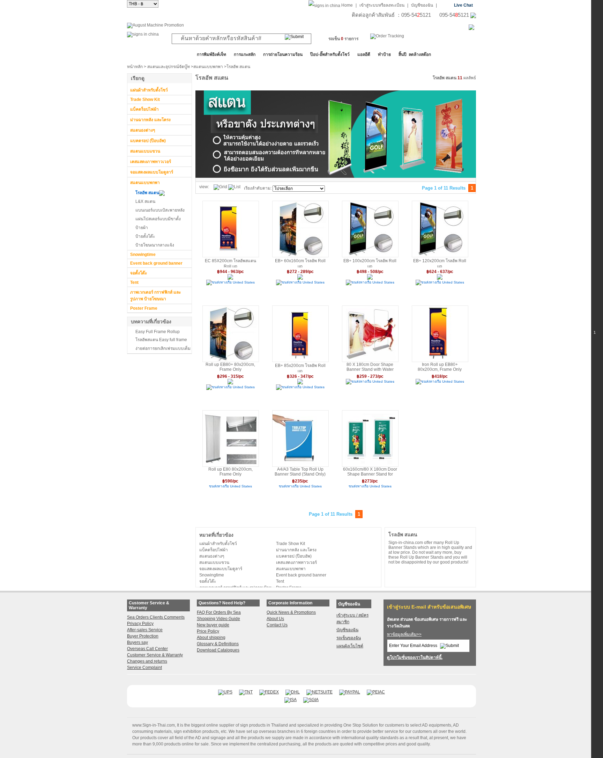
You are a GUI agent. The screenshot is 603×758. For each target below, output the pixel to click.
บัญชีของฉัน (422, 5)
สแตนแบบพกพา (208, 66)
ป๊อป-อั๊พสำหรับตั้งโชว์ (330, 54)
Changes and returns (147, 661)
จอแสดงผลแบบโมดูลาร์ (151, 172)
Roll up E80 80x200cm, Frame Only (230, 472)
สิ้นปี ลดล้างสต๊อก (415, 54)
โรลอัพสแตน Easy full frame (161, 339)
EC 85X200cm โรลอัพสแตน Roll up (230, 262)
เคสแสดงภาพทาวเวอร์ (150, 161)
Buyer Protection (142, 636)
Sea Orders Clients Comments (156, 617)
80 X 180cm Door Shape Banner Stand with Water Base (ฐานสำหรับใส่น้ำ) (370, 367)
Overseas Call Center (147, 648)
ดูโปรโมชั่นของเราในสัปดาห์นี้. (414, 657)
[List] (234, 187)
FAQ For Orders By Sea (219, 612)
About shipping (211, 637)
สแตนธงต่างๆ (142, 130)
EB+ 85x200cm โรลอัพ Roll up (300, 367)
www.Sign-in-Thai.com (153, 725)
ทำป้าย (384, 54)
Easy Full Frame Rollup (157, 331)
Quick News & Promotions (291, 612)
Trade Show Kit (145, 99)
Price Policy (208, 631)
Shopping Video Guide (218, 618)
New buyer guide (213, 625)
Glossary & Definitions (218, 643)
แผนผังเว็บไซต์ (349, 645)
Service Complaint (144, 667)
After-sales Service (145, 629)
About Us (275, 618)
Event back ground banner (156, 263)
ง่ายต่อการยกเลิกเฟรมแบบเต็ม (163, 348)
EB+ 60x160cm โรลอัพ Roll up (300, 262)
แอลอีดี (363, 54)
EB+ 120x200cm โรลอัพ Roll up (439, 262)
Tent (134, 282)
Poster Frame (143, 308)
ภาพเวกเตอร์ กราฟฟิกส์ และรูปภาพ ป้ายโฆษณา (155, 295)
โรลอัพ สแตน (147, 192)
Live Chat (463, 5)
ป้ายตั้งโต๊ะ (145, 236)
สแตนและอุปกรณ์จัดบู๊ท (168, 66)
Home (347, 5)
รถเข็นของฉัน (348, 637)
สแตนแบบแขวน (145, 151)
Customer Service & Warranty (155, 655)
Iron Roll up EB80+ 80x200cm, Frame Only (440, 367)
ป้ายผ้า (141, 227)
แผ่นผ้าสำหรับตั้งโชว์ (149, 90)
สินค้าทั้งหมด (144, 54)
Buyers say (137, 642)
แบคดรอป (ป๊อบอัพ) (148, 140)
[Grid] (220, 187)
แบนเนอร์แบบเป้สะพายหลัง (160, 210)
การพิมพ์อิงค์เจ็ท (211, 54)
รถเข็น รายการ (343, 38)
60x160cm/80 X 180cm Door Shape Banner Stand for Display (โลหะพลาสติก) (370, 472)
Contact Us (277, 625)
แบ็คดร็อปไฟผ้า (144, 109)
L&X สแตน (145, 201)
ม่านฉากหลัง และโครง (150, 119)
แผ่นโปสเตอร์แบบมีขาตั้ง (158, 218)
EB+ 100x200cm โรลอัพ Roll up (369, 262)
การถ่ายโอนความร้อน (283, 54)
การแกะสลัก (244, 54)
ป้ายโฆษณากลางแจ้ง (154, 245)
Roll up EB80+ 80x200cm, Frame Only (230, 367)
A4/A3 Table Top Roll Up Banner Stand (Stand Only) (300, 472)
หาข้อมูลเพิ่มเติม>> (404, 634)
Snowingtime (143, 254)
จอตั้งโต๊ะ (138, 273)
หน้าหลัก (135, 66)
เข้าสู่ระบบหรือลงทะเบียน (381, 5)
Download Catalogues (218, 650)
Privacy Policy (140, 623)
